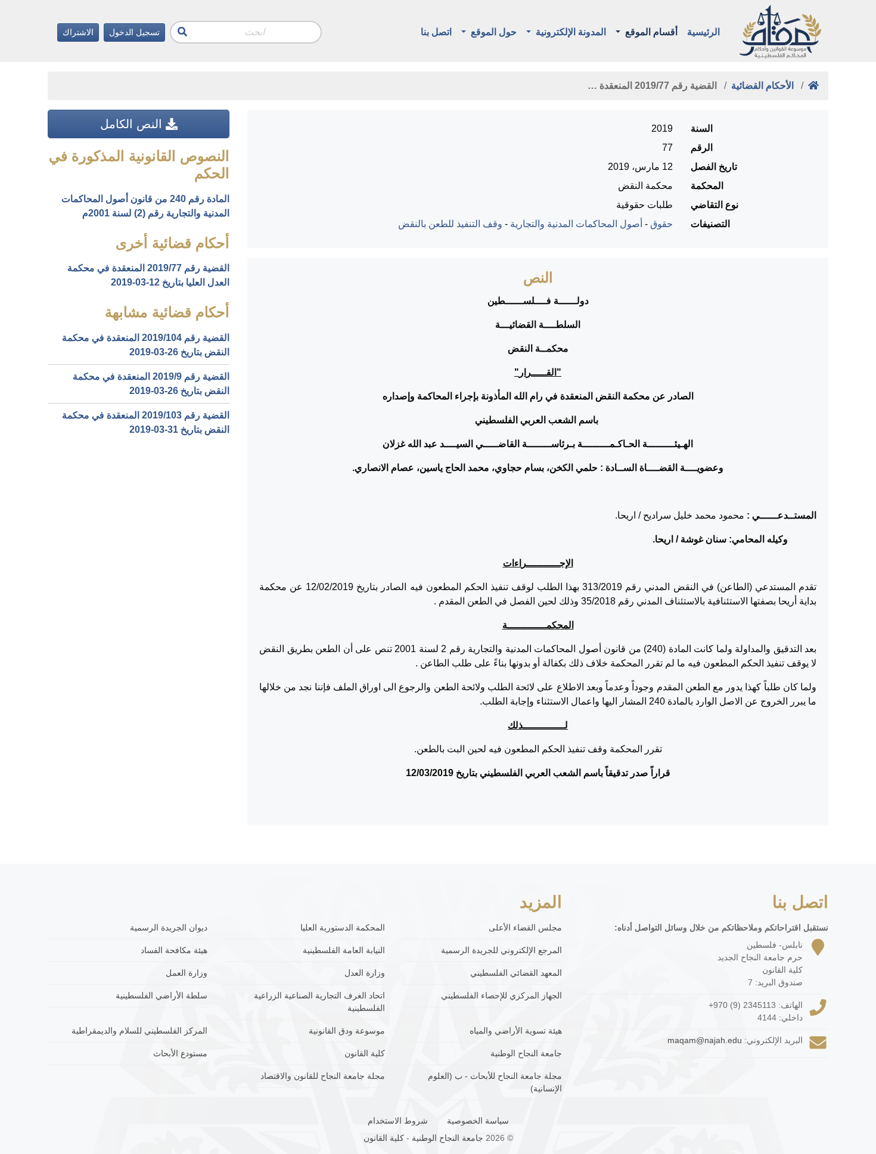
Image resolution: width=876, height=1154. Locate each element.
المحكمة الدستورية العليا (342, 927)
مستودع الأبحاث (180, 1053)
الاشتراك (78, 32)
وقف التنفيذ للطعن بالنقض (450, 224)
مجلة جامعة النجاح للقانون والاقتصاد (322, 1076)
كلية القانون (364, 1053)
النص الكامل (133, 124)
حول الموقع (492, 32)
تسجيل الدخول (134, 32)
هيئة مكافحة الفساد (174, 950)
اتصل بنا (436, 32)
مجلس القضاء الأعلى (525, 927)
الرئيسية (703, 32)
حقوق (661, 224)
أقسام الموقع (650, 32)
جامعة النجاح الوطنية (526, 1053)
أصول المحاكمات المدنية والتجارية (576, 224)
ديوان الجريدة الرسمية (168, 927)
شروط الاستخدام (398, 1120)
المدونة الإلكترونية (569, 32)
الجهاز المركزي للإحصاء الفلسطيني (501, 995)
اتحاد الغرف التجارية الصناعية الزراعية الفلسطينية (319, 1002)
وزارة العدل (364, 973)
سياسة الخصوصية (478, 1120)
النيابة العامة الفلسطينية (344, 950)
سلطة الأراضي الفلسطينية (161, 995)
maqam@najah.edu (704, 1040)
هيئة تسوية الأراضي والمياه (516, 1030)
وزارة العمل (186, 973)
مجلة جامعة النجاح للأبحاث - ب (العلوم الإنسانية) (495, 1082)
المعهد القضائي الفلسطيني (516, 973)
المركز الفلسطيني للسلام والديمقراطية (139, 1030)
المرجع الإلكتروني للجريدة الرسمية (501, 950)
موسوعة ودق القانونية (347, 1030)
